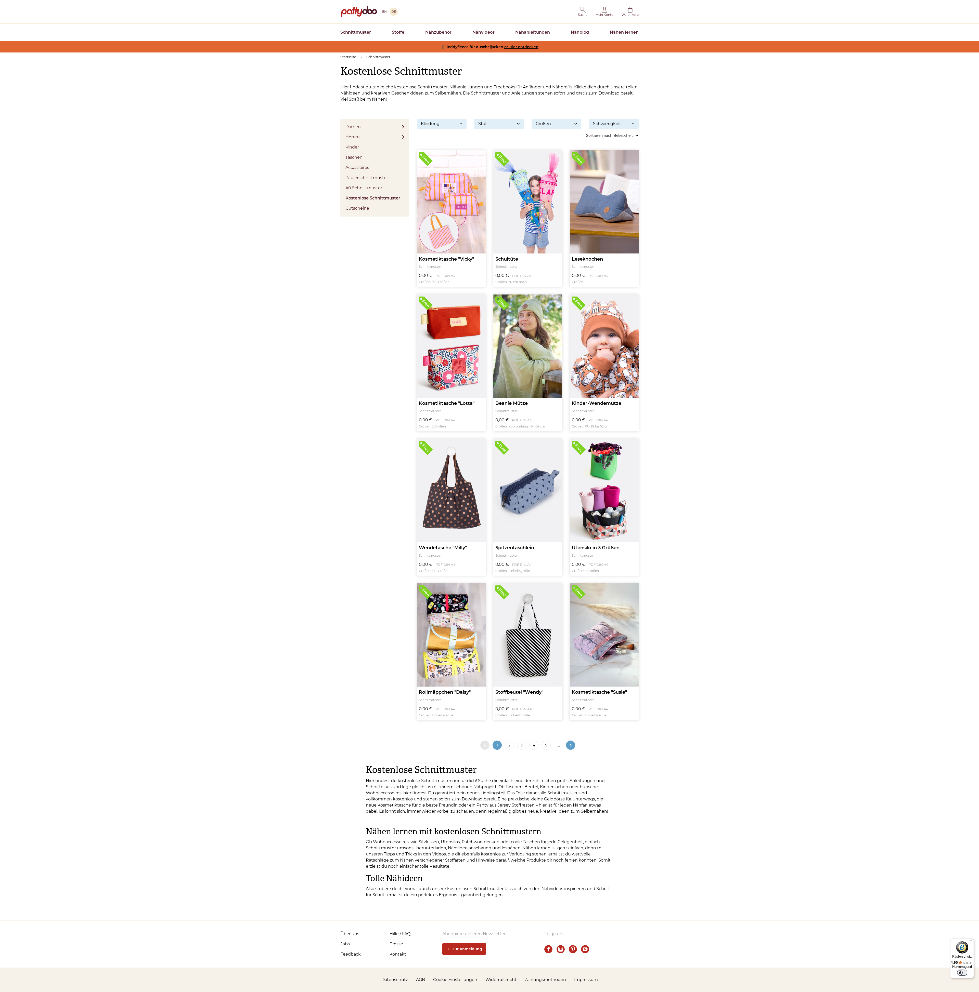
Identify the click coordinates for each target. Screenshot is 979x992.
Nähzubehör (438, 32)
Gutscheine (357, 208)
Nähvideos (483, 32)
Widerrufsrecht (501, 979)
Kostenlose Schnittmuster (372, 198)
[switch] (962, 973)
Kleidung (430, 123)
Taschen (354, 157)
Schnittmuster (355, 32)
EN (384, 12)
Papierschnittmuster (366, 177)
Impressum (586, 979)
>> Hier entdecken (521, 47)
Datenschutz (394, 979)
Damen (353, 126)
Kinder (352, 147)
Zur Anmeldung (467, 949)
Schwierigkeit (607, 123)
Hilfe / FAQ (400, 933)
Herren (352, 137)
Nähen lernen (624, 32)
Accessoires (357, 167)
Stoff (483, 123)
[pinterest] (573, 949)
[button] (582, 12)
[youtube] (585, 949)
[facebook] (548, 949)
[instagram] (561, 949)
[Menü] (971, 942)
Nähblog (580, 32)
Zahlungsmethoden (545, 979)
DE (393, 12)
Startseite (348, 57)
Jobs (345, 944)
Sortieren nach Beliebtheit (609, 135)
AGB (420, 979)
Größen (543, 123)
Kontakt (398, 954)
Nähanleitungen (532, 32)
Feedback (350, 954)
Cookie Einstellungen (455, 979)
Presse (396, 944)
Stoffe (398, 32)
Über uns (349, 933)
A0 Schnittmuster (363, 187)
